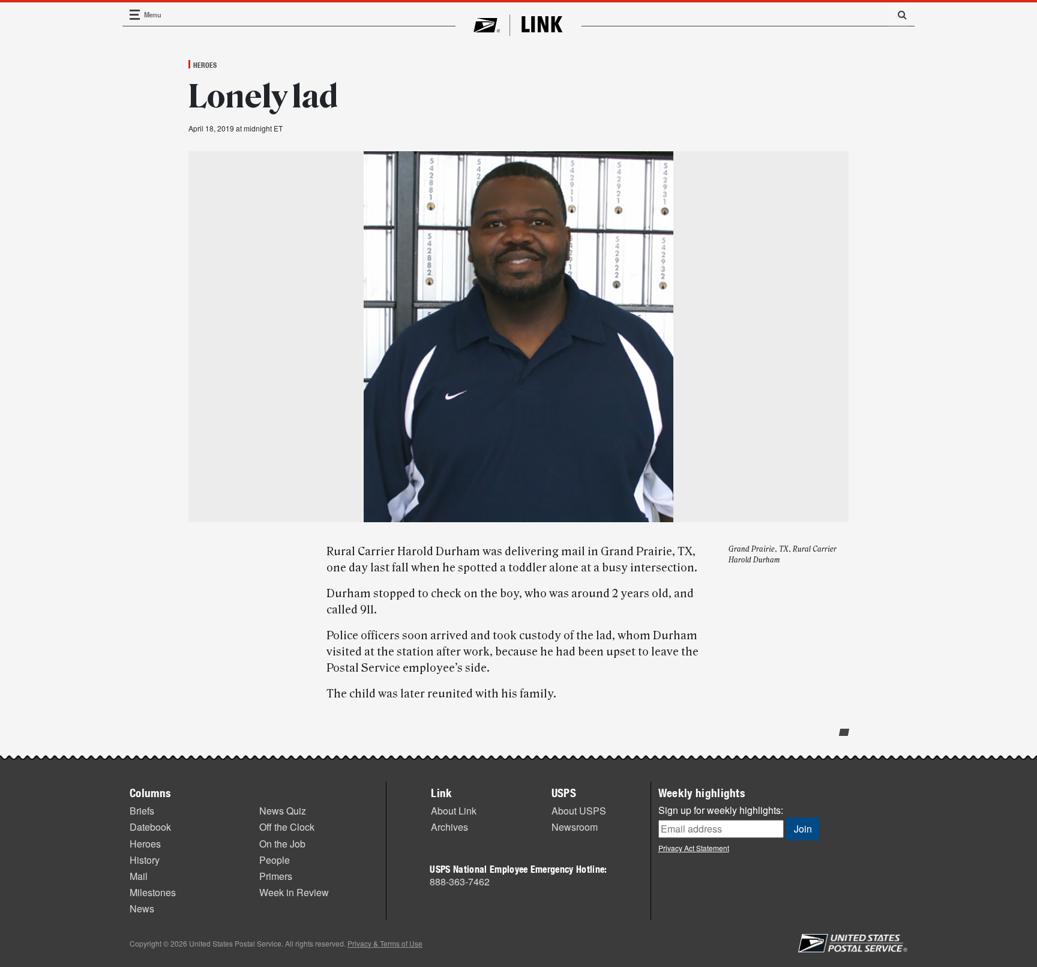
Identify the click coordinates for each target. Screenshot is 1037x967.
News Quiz (282, 811)
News (142, 908)
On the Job (282, 844)
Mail (139, 876)
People (274, 860)
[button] (897, 14)
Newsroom (575, 827)
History (145, 860)
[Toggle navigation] (135, 15)
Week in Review (294, 892)
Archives (449, 827)
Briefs (142, 811)
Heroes (205, 65)
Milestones (153, 892)
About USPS (579, 811)
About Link (453, 811)
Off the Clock (286, 827)
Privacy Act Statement (693, 848)
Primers (275, 876)
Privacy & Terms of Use (384, 943)
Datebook (150, 827)
